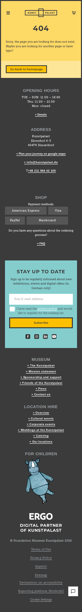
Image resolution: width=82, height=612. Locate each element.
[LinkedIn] (45, 337)
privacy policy (47, 308)
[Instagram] (36, 337)
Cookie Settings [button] (41, 599)
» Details (41, 114)
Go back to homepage (26, 69)
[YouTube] (54, 337)
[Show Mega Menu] (8, 12)
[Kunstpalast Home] (41, 13)
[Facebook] (27, 337)
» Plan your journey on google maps (41, 153)
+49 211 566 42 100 (42, 170)
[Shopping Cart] (73, 12)
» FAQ (41, 243)
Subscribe (41, 322)
